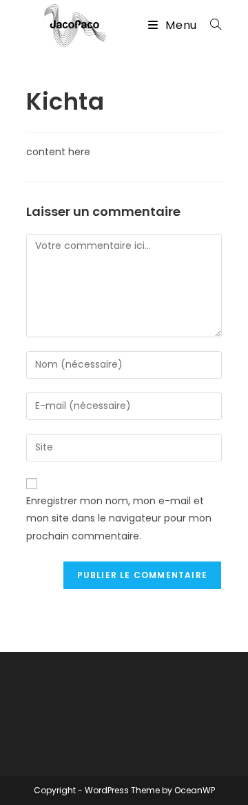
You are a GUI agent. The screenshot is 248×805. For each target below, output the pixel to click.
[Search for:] (211, 25)
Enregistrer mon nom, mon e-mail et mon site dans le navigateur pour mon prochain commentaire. (118, 518)
